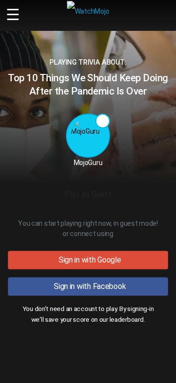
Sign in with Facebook (88, 286)
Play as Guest (88, 194)
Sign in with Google (88, 259)
